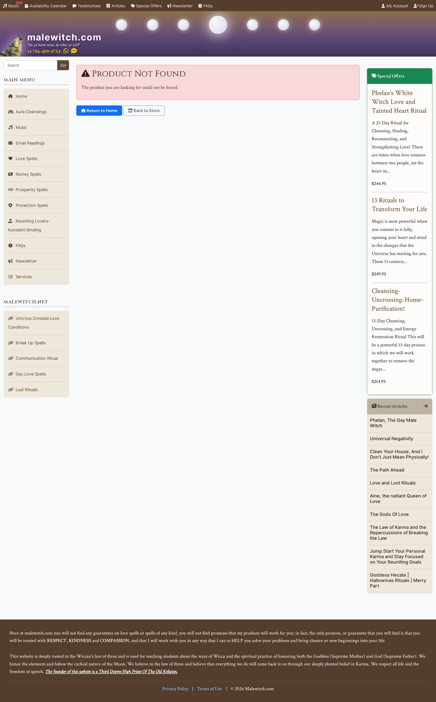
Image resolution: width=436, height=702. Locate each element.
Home (21, 96)
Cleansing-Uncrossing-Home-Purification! (398, 300)
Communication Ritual (36, 358)
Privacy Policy (175, 689)
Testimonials (89, 6)
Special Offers (148, 6)
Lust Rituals (26, 389)
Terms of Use (209, 689)
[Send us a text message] (74, 51)
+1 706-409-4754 (44, 51)
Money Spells (28, 174)
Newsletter (182, 6)
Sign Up (425, 6)
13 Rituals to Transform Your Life (399, 205)
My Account (396, 6)
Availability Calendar (47, 6)
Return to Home (101, 110)
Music (14, 5)
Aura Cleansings (31, 111)
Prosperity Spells (31, 189)
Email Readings (30, 143)
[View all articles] (426, 406)
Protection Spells (31, 205)
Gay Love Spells (30, 374)
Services (23, 276)
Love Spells (26, 158)
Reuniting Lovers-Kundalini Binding (29, 225)
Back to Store (146, 110)
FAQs (207, 6)
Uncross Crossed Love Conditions (33, 323)
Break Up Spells (30, 342)
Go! (63, 65)
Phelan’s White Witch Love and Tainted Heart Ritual (399, 102)
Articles (117, 6)
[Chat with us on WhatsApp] (65, 51)
